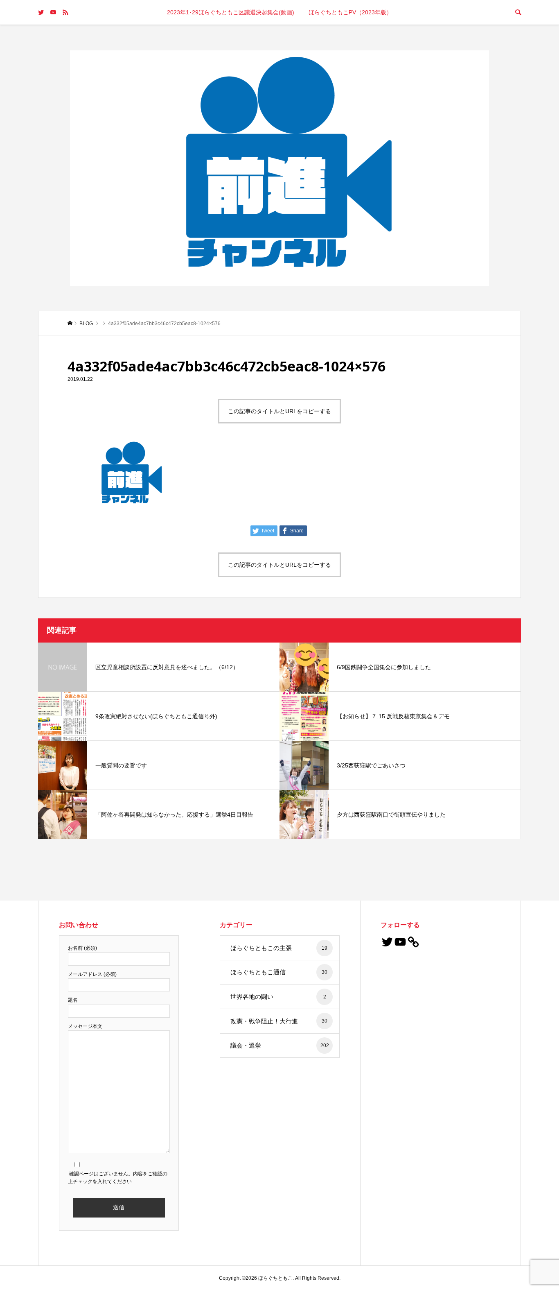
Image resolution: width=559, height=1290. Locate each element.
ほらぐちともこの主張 (278, 947)
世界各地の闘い (278, 996)
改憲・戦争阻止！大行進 (278, 1021)
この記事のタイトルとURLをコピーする (279, 411)
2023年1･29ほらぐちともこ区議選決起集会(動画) (230, 12)
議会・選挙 (279, 1045)
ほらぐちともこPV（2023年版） (350, 12)
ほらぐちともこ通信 (278, 972)
